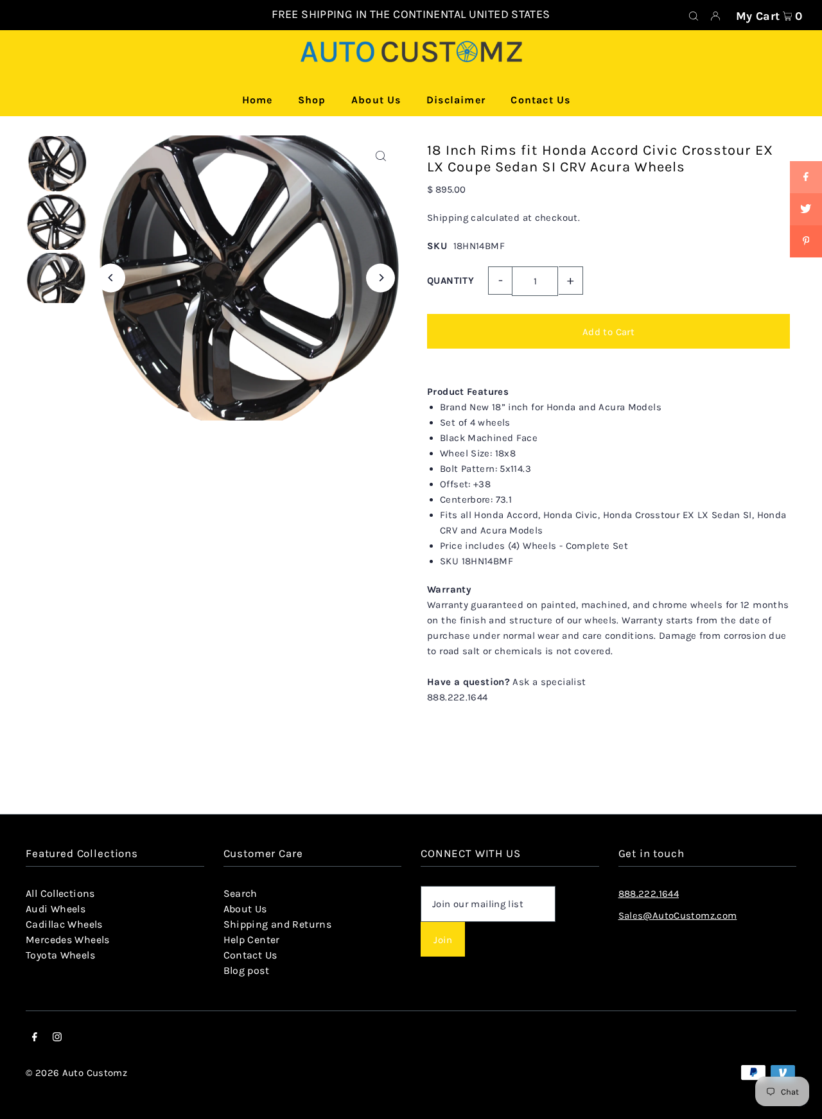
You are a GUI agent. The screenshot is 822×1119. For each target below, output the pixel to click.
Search (240, 893)
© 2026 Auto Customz (76, 1073)
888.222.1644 (648, 893)
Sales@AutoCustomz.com (677, 915)
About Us (245, 909)
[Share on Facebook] (806, 177)
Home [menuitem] (257, 100)
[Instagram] (57, 1038)
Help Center (251, 939)
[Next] (380, 277)
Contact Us (250, 955)
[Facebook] (34, 1038)
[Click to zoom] (380, 156)
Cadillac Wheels (64, 924)
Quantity (450, 280)
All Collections (60, 893)
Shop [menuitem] (312, 100)
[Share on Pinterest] (806, 241)
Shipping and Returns (277, 924)
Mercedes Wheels (68, 939)
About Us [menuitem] (376, 100)
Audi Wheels (55, 909)
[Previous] (110, 277)
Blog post (246, 970)
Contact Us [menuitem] (540, 100)
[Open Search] (693, 15)
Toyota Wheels (60, 955)
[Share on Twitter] (806, 209)
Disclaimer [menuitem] (455, 100)
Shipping (447, 217)
